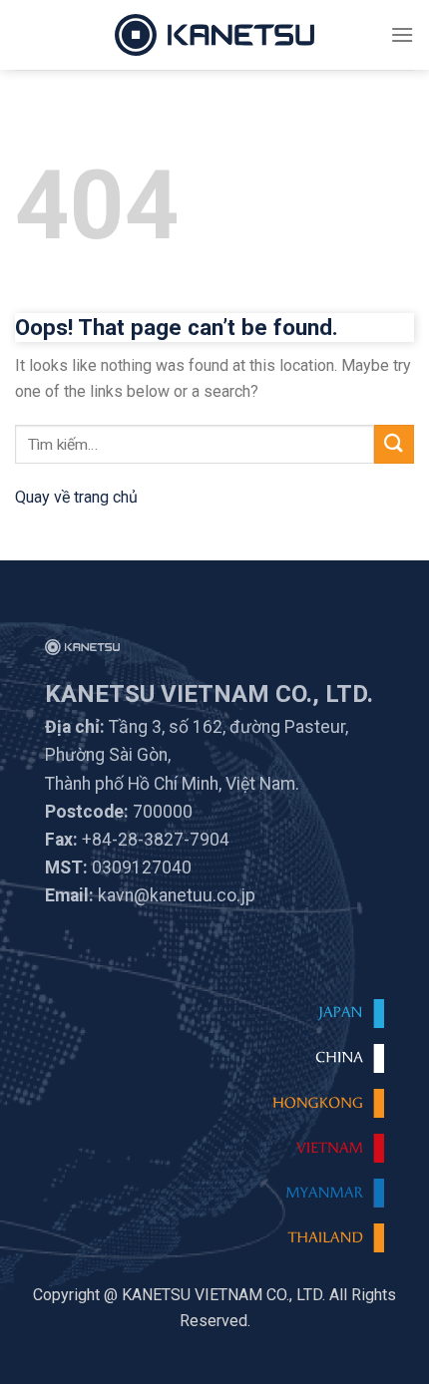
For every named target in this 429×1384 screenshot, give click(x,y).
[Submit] (394, 444)
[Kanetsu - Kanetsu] (214, 35)
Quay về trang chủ (76, 497)
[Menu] (402, 34)
